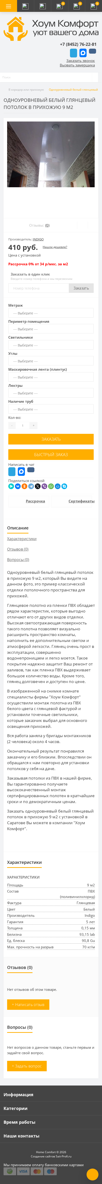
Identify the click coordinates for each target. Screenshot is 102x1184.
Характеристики (22, 538)
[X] (38, 486)
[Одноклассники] (24, 486)
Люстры (15, 385)
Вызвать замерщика (77, 65)
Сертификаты (78, 501)
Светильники (20, 337)
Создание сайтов (43, 1156)
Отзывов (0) (17, 549)
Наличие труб (20, 401)
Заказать (81, 288)
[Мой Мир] (57, 486)
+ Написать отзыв (28, 1004)
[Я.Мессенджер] (11, 486)
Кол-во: (14, 417)
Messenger (83, 53)
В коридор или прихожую (26, 90)
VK (92, 51)
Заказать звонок (80, 60)
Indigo (38, 239)
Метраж (15, 305)
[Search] (95, 77)
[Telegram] (31, 486)
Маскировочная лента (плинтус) (37, 369)
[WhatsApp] (51, 486)
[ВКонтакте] (18, 486)
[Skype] (64, 486)
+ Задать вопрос (27, 1066)
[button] (42, 6)
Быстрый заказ (51, 454)
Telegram (73, 53)
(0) (47, 225)
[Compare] (93, 225)
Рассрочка (35, 501)
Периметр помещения (28, 321)
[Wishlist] (82, 225)
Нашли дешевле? (55, 247)
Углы (12, 353)
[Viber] (44, 486)
